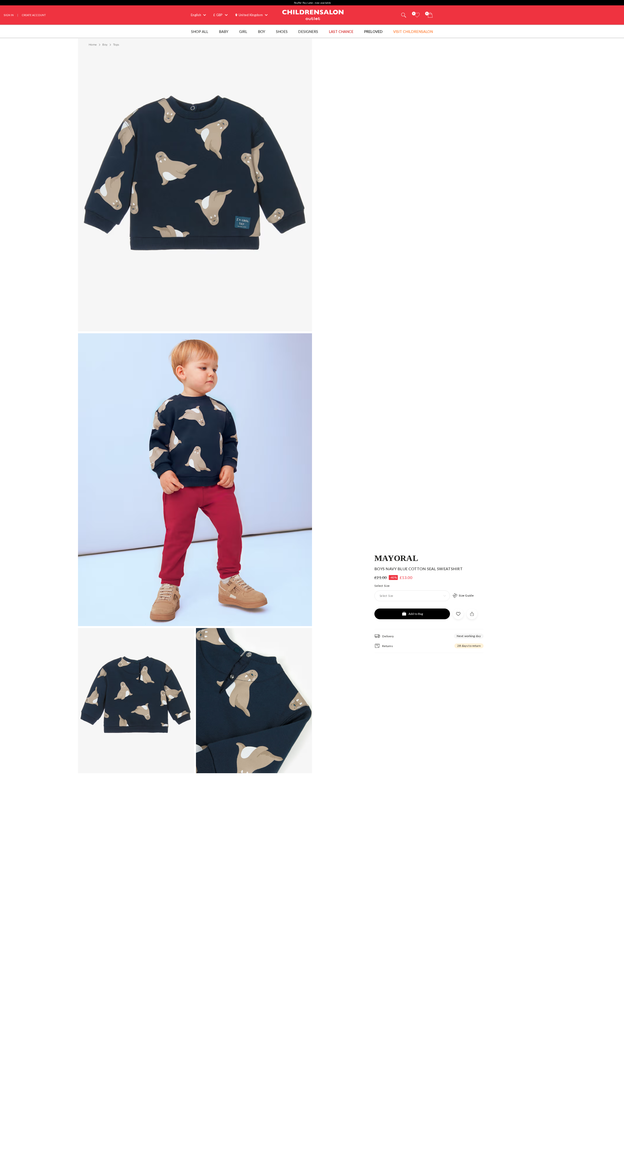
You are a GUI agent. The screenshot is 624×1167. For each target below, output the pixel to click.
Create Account (34, 15)
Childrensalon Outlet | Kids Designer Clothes (313, 14)
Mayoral (396, 557)
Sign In (9, 15)
